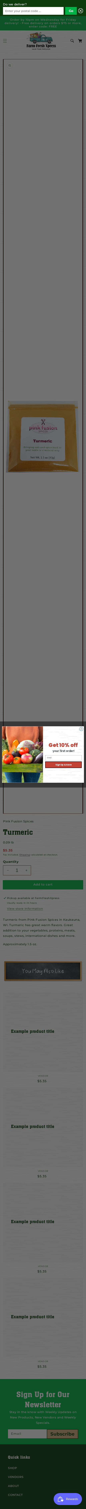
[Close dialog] (81, 729)
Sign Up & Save (63, 764)
